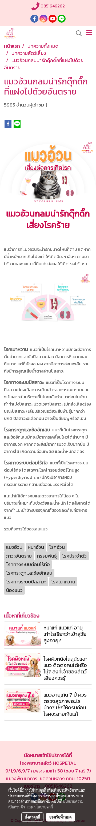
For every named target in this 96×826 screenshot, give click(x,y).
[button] (77, 33)
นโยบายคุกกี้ (43, 806)
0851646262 (52, 6)
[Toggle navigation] (89, 33)
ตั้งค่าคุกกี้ (32, 817)
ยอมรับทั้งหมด (60, 817)
